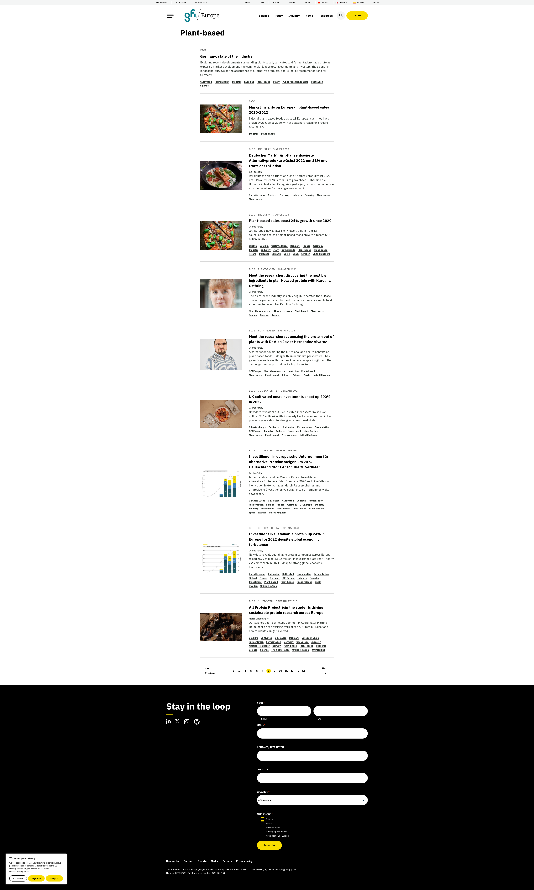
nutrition (294, 371)
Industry (236, 81)
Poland (252, 253)
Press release (289, 435)
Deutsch (272, 195)
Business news (273, 827)
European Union (310, 637)
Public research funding (295, 81)
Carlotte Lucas (257, 195)
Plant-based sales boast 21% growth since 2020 (290, 220)
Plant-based (263, 81)
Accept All (54, 878)
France (306, 245)
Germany (285, 195)
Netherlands (288, 250)
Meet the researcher (260, 311)
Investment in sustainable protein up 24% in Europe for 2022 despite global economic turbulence (287, 539)
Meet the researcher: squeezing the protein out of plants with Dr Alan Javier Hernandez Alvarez (291, 339)
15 (303, 670)
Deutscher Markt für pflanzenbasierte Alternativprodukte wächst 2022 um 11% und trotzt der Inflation (288, 160)
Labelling (249, 81)
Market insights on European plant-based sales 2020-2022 (289, 110)
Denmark (295, 245)
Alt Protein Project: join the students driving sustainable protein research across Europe (286, 610)
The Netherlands (280, 649)
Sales (287, 253)
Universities (318, 649)
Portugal (264, 253)
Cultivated (206, 81)
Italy (276, 250)
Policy (276, 81)
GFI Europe (255, 371)
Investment (294, 431)
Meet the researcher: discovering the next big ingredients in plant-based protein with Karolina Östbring (290, 280)
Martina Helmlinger (259, 645)
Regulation (317, 81)
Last (320, 718)
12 (292, 670)
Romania (276, 253)
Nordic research (283, 311)
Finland (270, 504)
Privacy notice (23, 871)
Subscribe (269, 845)
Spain (296, 253)
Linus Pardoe (311, 431)
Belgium (264, 245)
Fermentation (222, 81)
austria (253, 245)
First (264, 718)
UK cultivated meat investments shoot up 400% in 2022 (289, 399)
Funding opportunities (276, 831)
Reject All (36, 878)
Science (204, 85)
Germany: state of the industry (226, 56)
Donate (357, 15)
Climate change (257, 427)
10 (280, 670)
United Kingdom (321, 253)
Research (321, 645)
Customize (18, 878)
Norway (276, 645)
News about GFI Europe (277, 835)
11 (286, 670)
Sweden (305, 253)
